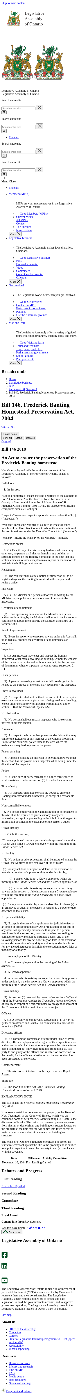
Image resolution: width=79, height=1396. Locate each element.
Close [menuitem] (13, 234)
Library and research (21, 1366)
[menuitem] (33, 213)
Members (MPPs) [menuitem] (19, 193)
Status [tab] (18, 437)
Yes (35, 1227)
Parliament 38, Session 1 (23, 389)
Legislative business (20, 382)
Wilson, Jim (8, 427)
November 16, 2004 (13, 1186)
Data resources (17, 1379)
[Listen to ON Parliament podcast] (3, 1272)
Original (6, 441)
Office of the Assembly (22, 1329)
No (43, 1227)
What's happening (19, 1348)
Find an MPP (16, 1369)
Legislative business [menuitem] (20, 238)
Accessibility (16, 1345)
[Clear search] (39, 107)
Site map (6, 1314)
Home (12, 379)
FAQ (12, 1373)
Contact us (15, 1332)
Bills (11, 385)
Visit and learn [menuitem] (17, 322)
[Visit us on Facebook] (4, 1256)
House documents (19, 1363)
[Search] (4, 112)
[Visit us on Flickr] (3, 1275)
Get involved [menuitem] (16, 285)
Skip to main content (13, 3)
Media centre (16, 1376)
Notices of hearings (20, 1383)
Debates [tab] (30, 437)
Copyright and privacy (19, 1391)
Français (14, 137)
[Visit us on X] (3, 1260)
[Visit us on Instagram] (3, 1250)
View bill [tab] (7, 437)
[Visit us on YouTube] (4, 1282)
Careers (13, 1335)
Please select (10, 434)
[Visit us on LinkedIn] (4, 1267)
